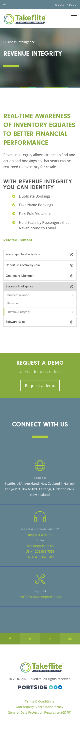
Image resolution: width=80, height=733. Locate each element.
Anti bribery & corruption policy (39, 707)
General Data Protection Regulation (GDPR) (39, 712)
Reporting (13, 303)
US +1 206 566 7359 (40, 551)
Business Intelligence (19, 286)
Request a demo (65, 4)
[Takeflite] (24, 18)
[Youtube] (70, 638)
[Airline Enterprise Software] (40, 667)
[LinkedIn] (50, 638)
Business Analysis (18, 295)
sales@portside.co (40, 546)
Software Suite (15, 322)
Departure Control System (23, 265)
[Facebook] (10, 638)
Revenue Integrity (19, 312)
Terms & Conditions (39, 701)
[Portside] (40, 687)
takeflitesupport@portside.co (40, 597)
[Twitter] (30, 638)
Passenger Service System (23, 254)
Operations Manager (20, 276)
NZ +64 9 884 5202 (40, 557)
